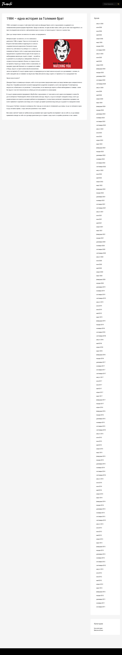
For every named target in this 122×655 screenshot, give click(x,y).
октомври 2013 (100, 516)
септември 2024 (101, 84)
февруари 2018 (100, 354)
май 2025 (99, 61)
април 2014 (99, 494)
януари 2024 (100, 110)
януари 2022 (100, 193)
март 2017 (99, 396)
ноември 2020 (100, 245)
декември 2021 (100, 196)
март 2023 (99, 144)
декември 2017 (100, 362)
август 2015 (99, 433)
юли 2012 (99, 573)
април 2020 (99, 272)
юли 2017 (99, 381)
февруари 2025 (100, 69)
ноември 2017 (100, 366)
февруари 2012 (100, 591)
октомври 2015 (100, 426)
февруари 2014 (100, 501)
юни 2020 (99, 264)
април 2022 (99, 181)
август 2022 (99, 170)
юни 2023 (99, 136)
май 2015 (99, 445)
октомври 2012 (100, 561)
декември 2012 (100, 554)
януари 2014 (100, 505)
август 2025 (99, 53)
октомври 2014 (100, 471)
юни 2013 (99, 531)
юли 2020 (99, 260)
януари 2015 (100, 460)
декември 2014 (100, 464)
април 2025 (99, 65)
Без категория (98, 628)
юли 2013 (99, 528)
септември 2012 (101, 565)
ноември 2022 (100, 159)
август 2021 (99, 211)
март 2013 (99, 543)
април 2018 (99, 347)
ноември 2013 (100, 512)
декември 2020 (100, 242)
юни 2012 (99, 576)
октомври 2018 (100, 332)
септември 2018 (101, 336)
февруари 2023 (100, 148)
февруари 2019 (100, 321)
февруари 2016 (100, 411)
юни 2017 (99, 385)
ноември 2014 (100, 467)
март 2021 (99, 230)
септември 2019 (101, 298)
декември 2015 (100, 418)
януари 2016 (100, 415)
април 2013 (99, 539)
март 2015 (99, 452)
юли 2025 (99, 57)
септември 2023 (101, 125)
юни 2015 (99, 441)
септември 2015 (101, 430)
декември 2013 (100, 509)
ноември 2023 (100, 117)
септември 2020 (101, 253)
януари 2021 (100, 238)
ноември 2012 (100, 558)
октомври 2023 (100, 121)
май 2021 (99, 223)
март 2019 (99, 317)
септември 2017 (101, 373)
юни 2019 (99, 309)
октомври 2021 (100, 204)
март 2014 (99, 497)
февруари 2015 (100, 456)
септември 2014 (101, 475)
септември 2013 (101, 520)
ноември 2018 (100, 328)
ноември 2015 (100, 422)
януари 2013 (100, 550)
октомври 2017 (100, 369)
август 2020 (99, 257)
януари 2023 (100, 151)
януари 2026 (100, 46)
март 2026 (99, 42)
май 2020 (99, 268)
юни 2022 (99, 174)
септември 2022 (101, 166)
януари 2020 (100, 283)
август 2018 (99, 339)
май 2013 (99, 535)
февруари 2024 (100, 106)
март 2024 (99, 102)
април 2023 (99, 140)
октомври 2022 (100, 163)
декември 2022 (100, 155)
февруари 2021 (100, 234)
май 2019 (99, 313)
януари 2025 (100, 72)
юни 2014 (99, 486)
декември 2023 (100, 114)
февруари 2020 (100, 279)
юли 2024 (99, 91)
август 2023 (99, 129)
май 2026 (99, 35)
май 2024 (99, 95)
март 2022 (99, 185)
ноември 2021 (100, 200)
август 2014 (99, 479)
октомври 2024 (100, 80)
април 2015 (99, 449)
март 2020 (99, 275)
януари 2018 (100, 358)
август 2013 (99, 524)
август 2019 (99, 302)
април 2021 (99, 227)
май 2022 (99, 178)
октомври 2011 (100, 607)
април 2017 (99, 392)
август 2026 (99, 23)
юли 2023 (99, 132)
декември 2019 (100, 287)
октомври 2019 (100, 294)
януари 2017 (100, 403)
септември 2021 (101, 208)
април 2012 (99, 584)
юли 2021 (99, 215)
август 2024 (99, 87)
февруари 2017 (100, 400)
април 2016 (99, 407)
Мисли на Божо (98, 630)
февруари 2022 (100, 189)
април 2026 (99, 38)
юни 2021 (99, 219)
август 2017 (99, 377)
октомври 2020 (100, 249)
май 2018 (99, 343)
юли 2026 (99, 27)
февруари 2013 (100, 546)
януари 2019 (100, 324)
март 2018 (99, 351)
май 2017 (99, 388)
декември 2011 (100, 599)
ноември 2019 (100, 290)
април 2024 (99, 99)
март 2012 (99, 588)
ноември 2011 (100, 603)
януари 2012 (100, 595)
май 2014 (99, 490)
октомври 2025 (100, 50)
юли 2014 (99, 482)
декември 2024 (100, 76)
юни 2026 (99, 31)
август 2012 (99, 569)
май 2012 (99, 580)
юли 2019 (99, 306)
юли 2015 (99, 437)
